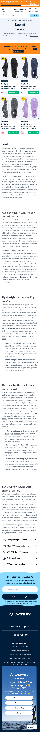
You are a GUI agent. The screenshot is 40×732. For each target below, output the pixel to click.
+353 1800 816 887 (22, 647)
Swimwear (19, 703)
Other (19, 713)
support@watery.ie (22, 651)
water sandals (19, 466)
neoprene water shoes (16, 328)
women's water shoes (14, 416)
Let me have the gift (20, 597)
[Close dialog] (34, 668)
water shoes (20, 176)
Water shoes (23, 20)
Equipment (14, 20)
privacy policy (29, 603)
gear (12, 469)
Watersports (19, 698)
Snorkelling (19, 708)
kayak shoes (16, 434)
